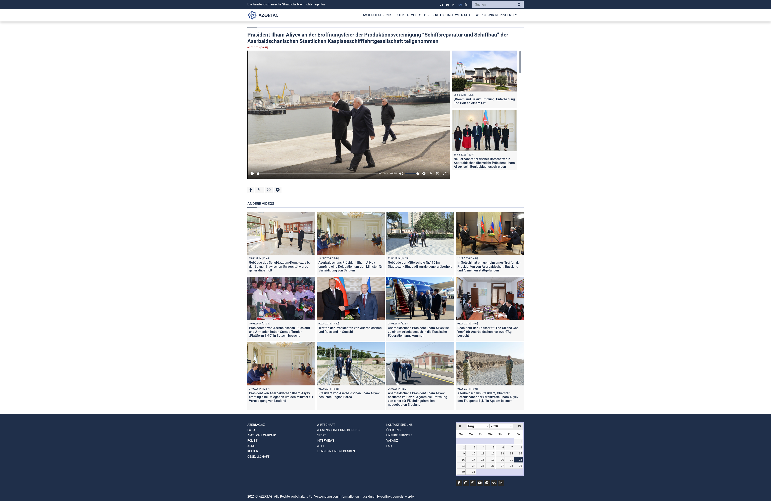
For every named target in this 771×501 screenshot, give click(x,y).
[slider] (317, 174)
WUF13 (481, 15)
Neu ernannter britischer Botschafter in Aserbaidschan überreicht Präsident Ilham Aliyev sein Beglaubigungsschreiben (484, 163)
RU (447, 4)
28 (511, 465)
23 (463, 465)
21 (511, 459)
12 (493, 453)
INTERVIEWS (325, 440)
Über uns (393, 430)
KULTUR (423, 15)
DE (460, 4)
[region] (486, 110)
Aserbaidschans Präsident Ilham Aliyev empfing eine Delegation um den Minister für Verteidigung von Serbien (350, 266)
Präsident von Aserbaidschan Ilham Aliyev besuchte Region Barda (348, 395)
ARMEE (411, 15)
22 (520, 459)
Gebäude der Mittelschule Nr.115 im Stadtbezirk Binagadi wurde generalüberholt (420, 264)
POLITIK (399, 15)
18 (482, 459)
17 (473, 459)
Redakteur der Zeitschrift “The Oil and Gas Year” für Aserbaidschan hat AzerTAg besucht (487, 331)
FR (466, 4)
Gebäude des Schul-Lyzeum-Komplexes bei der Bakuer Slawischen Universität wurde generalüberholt (280, 266)
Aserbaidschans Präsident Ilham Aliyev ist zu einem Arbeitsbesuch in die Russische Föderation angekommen (418, 331)
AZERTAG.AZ (256, 425)
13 (502, 453)
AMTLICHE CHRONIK (377, 15)
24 (473, 465)
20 (502, 459)
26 (493, 465)
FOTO (251, 430)
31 (473, 471)
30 (463, 471)
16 (463, 459)
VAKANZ (392, 440)
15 (520, 453)
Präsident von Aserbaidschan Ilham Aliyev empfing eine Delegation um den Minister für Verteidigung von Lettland (281, 397)
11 (482, 453)
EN (453, 4)
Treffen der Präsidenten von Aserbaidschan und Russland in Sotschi (350, 330)
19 (493, 459)
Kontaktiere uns (399, 425)
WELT (320, 446)
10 (473, 453)
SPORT (321, 435)
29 (520, 465)
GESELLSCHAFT (442, 15)
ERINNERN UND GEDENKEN (336, 451)
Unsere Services (399, 435)
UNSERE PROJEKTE (501, 15)
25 (482, 465)
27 (502, 465)
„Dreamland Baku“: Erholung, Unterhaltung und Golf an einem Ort (484, 101)
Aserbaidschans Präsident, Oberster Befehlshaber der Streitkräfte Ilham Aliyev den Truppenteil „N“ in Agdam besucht (487, 397)
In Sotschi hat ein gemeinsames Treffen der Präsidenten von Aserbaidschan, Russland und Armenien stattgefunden (489, 266)
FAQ (389, 446)
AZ (441, 4)
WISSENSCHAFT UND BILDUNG (338, 430)
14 (511, 453)
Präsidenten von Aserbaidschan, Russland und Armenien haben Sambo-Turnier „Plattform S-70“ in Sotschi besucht (279, 331)
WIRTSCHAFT (464, 15)
